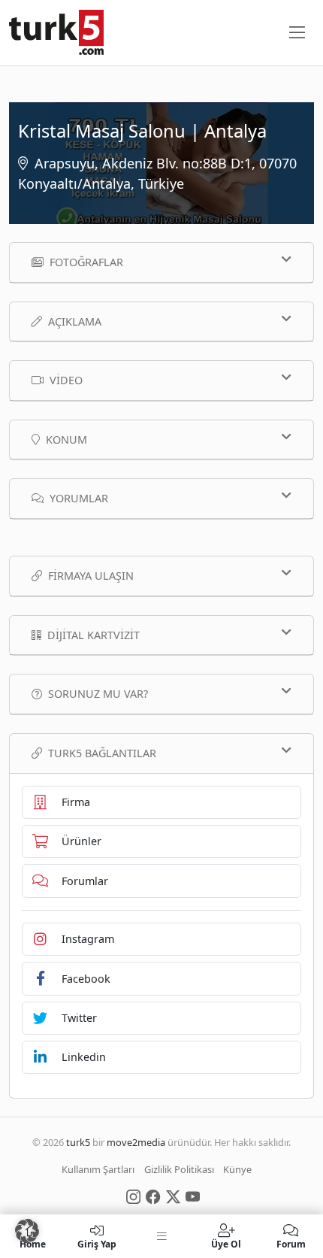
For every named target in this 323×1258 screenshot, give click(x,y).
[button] (27, 1231)
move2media (136, 1142)
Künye (237, 1169)
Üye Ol (226, 1243)
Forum (291, 1243)
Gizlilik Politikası (179, 1169)
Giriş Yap (96, 1243)
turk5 (78, 1142)
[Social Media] (133, 1195)
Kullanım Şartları (98, 1169)
